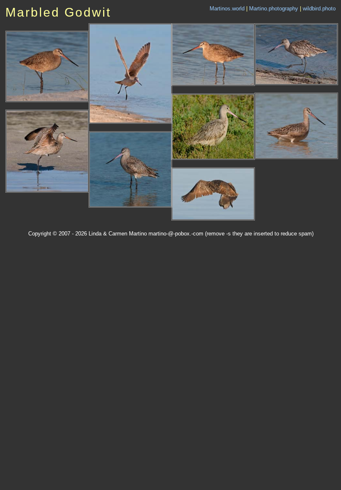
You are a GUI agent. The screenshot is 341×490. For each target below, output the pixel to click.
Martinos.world (227, 8)
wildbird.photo (319, 8)
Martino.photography (273, 8)
